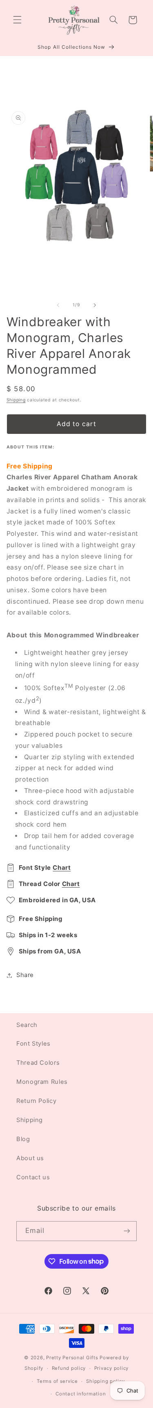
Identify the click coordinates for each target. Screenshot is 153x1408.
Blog (23, 1139)
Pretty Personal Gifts (72, 1357)
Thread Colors (38, 1062)
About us (30, 1158)
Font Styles (33, 1043)
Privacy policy (111, 1368)
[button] (17, 20)
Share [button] (25, 975)
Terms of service (57, 1381)
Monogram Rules (42, 1081)
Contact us (33, 1177)
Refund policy (69, 1368)
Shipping (16, 400)
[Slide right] (95, 305)
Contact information (80, 1394)
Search (27, 1025)
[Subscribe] (127, 1231)
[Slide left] (58, 305)
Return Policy (36, 1101)
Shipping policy (105, 1381)
